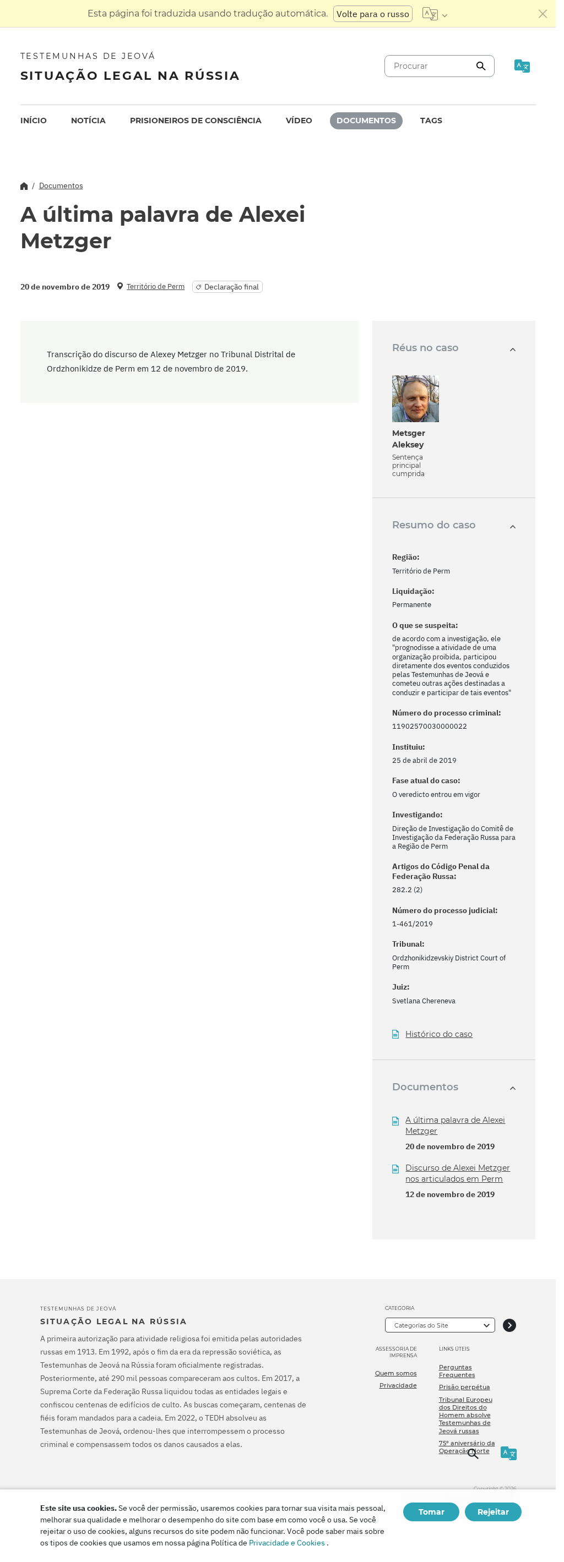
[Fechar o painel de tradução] (543, 14)
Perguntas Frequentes (457, 1371)
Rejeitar (493, 1512)
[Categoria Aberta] (509, 1325)
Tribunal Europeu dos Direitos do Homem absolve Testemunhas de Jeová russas (465, 1415)
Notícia (88, 120)
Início (33, 120)
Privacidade (398, 1385)
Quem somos (396, 1373)
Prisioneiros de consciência (196, 120)
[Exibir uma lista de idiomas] (434, 13)
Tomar (431, 1512)
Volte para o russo (373, 13)
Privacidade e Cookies (287, 1543)
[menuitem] (33, 120)
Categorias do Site (421, 1325)
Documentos (366, 120)
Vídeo (299, 120)
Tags (431, 120)
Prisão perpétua (464, 1387)
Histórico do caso (439, 1034)
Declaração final (231, 287)
